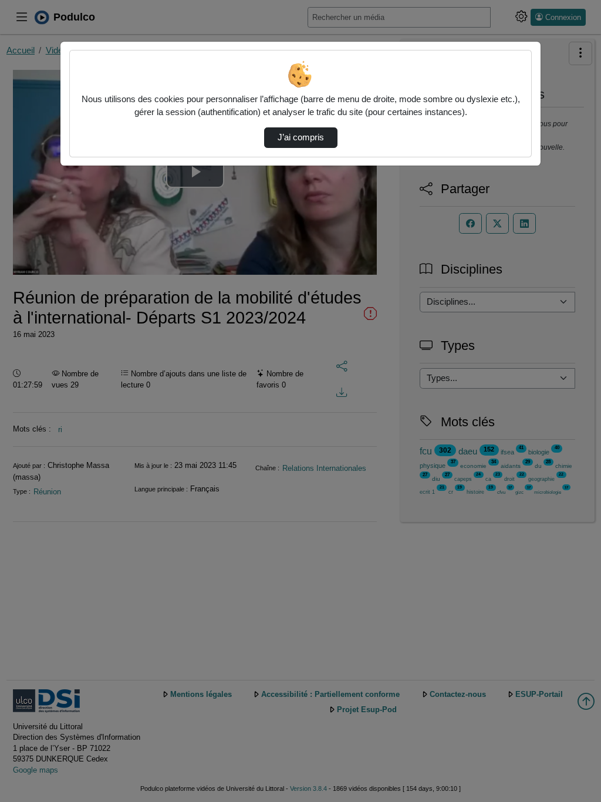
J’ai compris (301, 137)
